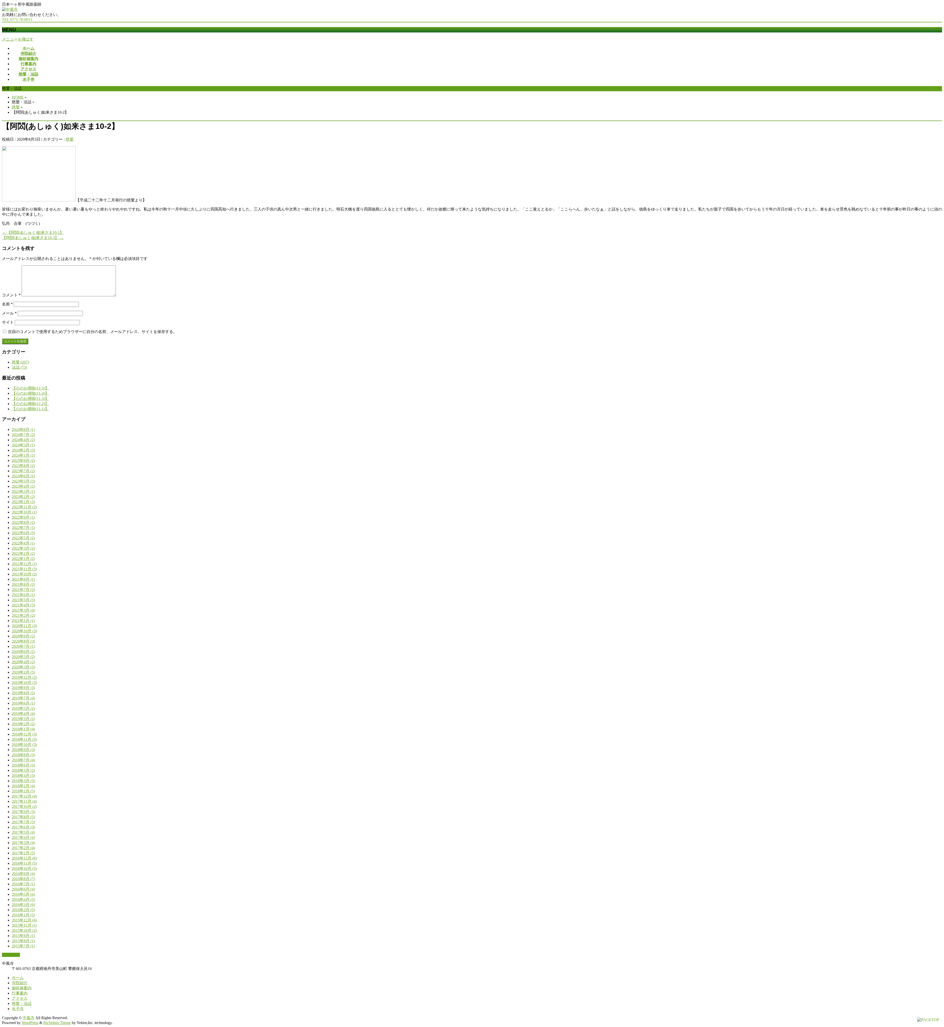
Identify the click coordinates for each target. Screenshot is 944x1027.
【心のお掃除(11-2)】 (30, 404)
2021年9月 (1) (23, 579)
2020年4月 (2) (23, 662)
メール (9, 313)
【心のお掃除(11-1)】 (30, 409)
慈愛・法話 (21, 1003)
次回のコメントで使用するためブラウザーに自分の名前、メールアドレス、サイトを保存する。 (92, 332)
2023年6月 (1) (23, 476)
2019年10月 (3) (24, 682)
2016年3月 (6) (23, 905)
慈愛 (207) (20, 362)
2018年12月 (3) (24, 734)
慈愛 (16, 107)
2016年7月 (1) (23, 884)
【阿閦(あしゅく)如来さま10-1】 (33, 232)
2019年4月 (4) (23, 713)
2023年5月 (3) (23, 481)
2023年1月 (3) (23, 502)
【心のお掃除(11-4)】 (30, 393)
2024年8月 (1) (23, 429)
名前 (7, 304)
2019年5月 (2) (23, 708)
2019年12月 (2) (24, 677)
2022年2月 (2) (23, 553)
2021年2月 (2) (23, 615)
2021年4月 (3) (23, 605)
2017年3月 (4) (23, 843)
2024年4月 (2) (23, 440)
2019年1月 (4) (23, 729)
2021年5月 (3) (23, 600)
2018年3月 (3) (23, 781)
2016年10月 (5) (24, 868)
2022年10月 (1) (24, 512)
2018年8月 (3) (23, 755)
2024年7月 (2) (23, 435)
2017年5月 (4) (23, 832)
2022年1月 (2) (23, 559)
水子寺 (18, 1009)
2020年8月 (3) (23, 641)
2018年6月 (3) (23, 765)
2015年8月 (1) (23, 941)
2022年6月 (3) (23, 533)
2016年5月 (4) (23, 894)
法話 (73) (19, 367)
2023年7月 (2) (23, 471)
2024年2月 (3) (23, 450)
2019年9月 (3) (23, 688)
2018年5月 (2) (23, 770)
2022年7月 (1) (23, 528)
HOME (18, 97)
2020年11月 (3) (24, 626)
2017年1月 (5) (23, 853)
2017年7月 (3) (23, 822)
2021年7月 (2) (23, 590)
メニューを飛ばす (17, 39)
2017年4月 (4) (23, 837)
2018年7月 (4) (23, 760)
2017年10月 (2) (24, 806)
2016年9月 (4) (23, 874)
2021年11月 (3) (24, 569)
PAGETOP (11, 955)
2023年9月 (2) (23, 460)
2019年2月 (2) (23, 724)
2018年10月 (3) (24, 744)
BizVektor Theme (57, 1023)
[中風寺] (10, 9)
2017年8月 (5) (23, 817)
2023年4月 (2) (23, 486)
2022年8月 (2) (23, 522)
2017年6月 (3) (23, 827)
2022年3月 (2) (23, 548)
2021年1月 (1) (23, 621)
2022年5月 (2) (23, 538)
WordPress (30, 1023)
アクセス (20, 998)
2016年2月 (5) (23, 910)
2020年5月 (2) (23, 657)
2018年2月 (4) (23, 786)
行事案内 (20, 993)
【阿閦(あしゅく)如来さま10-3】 (33, 238)
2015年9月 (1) (23, 936)
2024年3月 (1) (23, 445)
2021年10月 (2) (24, 574)
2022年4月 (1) (23, 543)
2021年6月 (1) (23, 595)
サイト (8, 322)
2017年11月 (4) (24, 801)
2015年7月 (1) (23, 946)
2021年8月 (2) (23, 584)
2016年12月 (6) (24, 858)
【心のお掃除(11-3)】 (30, 398)
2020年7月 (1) (23, 646)
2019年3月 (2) (23, 719)
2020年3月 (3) (23, 667)
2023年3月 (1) (23, 491)
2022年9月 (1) (23, 517)
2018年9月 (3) (23, 750)
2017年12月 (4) (24, 796)
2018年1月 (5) (23, 791)
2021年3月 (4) (23, 610)
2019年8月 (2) (23, 693)
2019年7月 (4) (23, 698)
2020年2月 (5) (23, 672)
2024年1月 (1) (23, 455)
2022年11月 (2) (24, 507)
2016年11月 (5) (24, 863)
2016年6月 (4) (23, 889)
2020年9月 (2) (23, 636)
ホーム (18, 978)
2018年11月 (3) (24, 739)
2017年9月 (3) (23, 812)
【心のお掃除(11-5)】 (30, 388)
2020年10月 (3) (24, 631)
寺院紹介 (20, 983)
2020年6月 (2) (23, 651)
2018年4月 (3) (23, 775)
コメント (11, 295)
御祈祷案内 (21, 988)
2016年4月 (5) (23, 899)
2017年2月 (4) (23, 848)
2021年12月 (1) (24, 564)
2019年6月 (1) (23, 703)
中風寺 (28, 1018)
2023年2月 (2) (23, 497)
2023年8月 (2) (23, 466)
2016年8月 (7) (23, 879)
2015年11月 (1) (24, 925)
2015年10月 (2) (24, 930)
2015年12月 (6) (24, 920)
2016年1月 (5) (23, 915)
